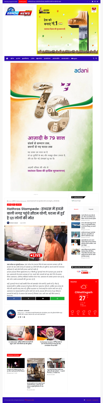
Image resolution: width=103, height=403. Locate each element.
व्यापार (40, 58)
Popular (91, 209)
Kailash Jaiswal (14, 223)
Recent (76, 209)
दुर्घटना (13, 201)
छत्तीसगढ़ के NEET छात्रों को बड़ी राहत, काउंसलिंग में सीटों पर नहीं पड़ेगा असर (44, 1)
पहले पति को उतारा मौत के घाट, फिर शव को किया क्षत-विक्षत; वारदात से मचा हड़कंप (88, 216)
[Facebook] (20, 317)
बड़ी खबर (19, 204)
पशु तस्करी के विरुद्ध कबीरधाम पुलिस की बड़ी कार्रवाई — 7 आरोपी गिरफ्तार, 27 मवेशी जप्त (56, 371)
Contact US (95, 400)
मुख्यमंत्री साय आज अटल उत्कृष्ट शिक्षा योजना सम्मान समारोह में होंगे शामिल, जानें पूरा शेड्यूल (88, 242)
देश (13, 58)
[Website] (18, 317)
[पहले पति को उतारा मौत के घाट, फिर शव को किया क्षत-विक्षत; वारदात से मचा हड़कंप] (75, 217)
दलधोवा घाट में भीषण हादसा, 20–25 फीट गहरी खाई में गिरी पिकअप (16, 370)
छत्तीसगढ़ (26, 58)
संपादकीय (56, 58)
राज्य (18, 58)
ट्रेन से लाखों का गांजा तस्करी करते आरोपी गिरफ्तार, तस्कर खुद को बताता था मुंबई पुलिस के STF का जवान (36, 385)
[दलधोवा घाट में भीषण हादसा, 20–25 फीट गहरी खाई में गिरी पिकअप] (16, 363)
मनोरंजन (47, 58)
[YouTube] (24, 317)
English (75, 58)
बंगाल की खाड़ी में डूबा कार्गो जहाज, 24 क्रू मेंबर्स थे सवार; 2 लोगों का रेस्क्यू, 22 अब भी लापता (88, 225)
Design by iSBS (30, 400)
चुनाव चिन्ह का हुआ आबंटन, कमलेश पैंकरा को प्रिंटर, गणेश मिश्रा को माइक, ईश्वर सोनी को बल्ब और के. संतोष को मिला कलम (88, 253)
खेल (33, 58)
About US (89, 400)
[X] (22, 317)
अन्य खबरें (65, 58)
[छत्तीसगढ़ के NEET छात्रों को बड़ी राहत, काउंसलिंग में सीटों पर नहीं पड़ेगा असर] (75, 235)
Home (9, 201)
